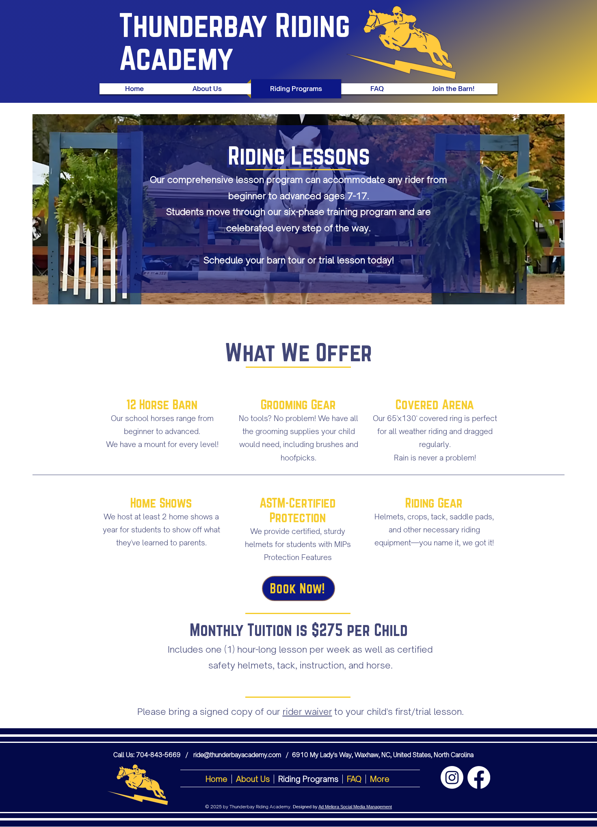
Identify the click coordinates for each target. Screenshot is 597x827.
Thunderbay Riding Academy (234, 41)
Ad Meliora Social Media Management (355, 806)
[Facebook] (478, 777)
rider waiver (307, 711)
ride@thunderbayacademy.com (237, 755)
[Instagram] (452, 777)
